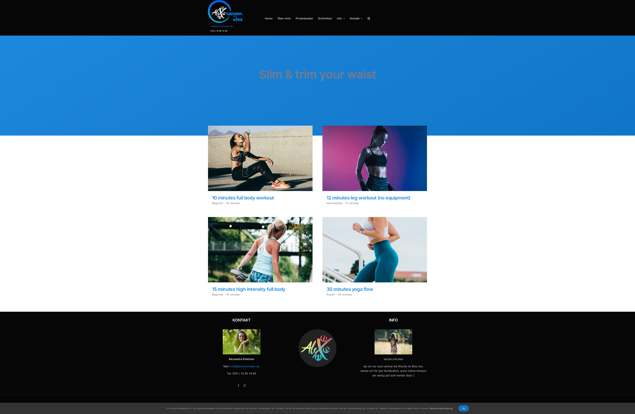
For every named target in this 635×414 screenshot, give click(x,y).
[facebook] (238, 385)
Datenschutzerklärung (441, 408)
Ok (463, 408)
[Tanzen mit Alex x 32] (393, 330)
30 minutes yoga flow (350, 289)
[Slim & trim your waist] (260, 158)
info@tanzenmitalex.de (221, 26)
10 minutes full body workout (243, 198)
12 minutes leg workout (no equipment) (368, 198)
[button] (369, 18)
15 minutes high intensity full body (248, 289)
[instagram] (244, 385)
